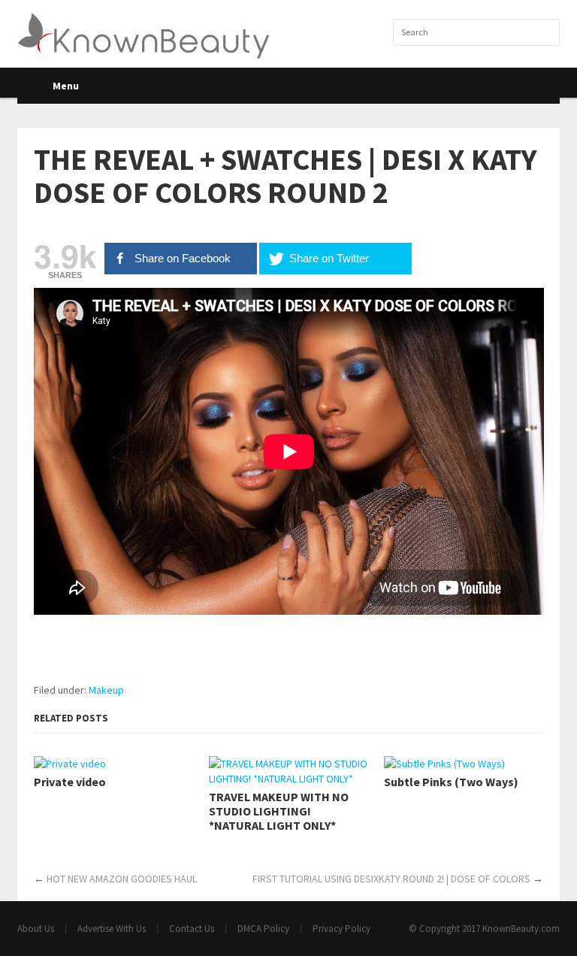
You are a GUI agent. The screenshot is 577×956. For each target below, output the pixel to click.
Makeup (106, 690)
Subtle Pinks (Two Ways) (451, 782)
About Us (35, 928)
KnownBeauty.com (521, 928)
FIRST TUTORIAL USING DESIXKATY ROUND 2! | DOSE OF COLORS (391, 878)
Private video (70, 782)
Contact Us (191, 928)
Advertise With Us (111, 928)
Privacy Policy (341, 928)
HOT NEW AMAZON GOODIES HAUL (122, 878)
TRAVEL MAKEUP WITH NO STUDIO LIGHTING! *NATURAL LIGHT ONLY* (279, 811)
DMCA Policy (263, 928)
